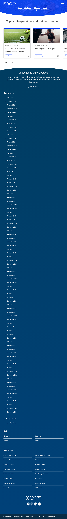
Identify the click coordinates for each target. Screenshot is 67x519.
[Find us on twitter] (32, 504)
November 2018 (12, 242)
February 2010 (11, 401)
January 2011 (11, 386)
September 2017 (12, 264)
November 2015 (12, 297)
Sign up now (33, 86)
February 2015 (11, 308)
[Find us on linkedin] (35, 504)
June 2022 (10, 171)
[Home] (10, 3)
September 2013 (12, 338)
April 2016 (10, 286)
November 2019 (12, 223)
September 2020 (12, 208)
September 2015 (12, 301)
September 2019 (12, 227)
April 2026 (10, 97)
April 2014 (10, 323)
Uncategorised (11, 423)
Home (20, 8)
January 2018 (11, 256)
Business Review (8, 464)
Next (12, 62)
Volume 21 (37, 8)
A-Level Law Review (9, 455)
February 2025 (11, 120)
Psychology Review (41, 474)
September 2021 (12, 190)
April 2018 (10, 249)
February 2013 (11, 345)
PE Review (27, 8)
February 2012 (11, 364)
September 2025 (12, 112)
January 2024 (11, 142)
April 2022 (10, 175)
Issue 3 (45, 8)
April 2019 (10, 231)
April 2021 (10, 194)
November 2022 (12, 164)
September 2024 (12, 131)
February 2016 (11, 290)
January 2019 (11, 238)
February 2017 (11, 271)
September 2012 (12, 356)
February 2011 (11, 382)
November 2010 (12, 390)
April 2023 (10, 153)
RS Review (38, 478)
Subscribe (38, 436)
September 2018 (12, 245)
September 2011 (12, 375)
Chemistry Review (9, 469)
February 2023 (11, 157)
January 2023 (11, 160)
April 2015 (10, 305)
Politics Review (40, 469)
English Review (8, 478)
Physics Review (40, 464)
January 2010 (11, 404)
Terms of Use (29, 516)
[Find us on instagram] (39, 504)
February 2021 (11, 197)
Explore (5, 440)
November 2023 (12, 145)
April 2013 (10, 342)
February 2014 (11, 327)
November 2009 (12, 408)
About (37, 440)
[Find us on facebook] (28, 504)
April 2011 (10, 378)
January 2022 (11, 182)
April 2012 (10, 360)
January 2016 (11, 293)
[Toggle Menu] (62, 3)
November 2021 (12, 186)
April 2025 (10, 116)
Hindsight (6, 488)
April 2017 (10, 268)
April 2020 (10, 212)
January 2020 (11, 219)
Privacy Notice (51, 516)
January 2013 (11, 349)
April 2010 (10, 397)
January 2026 (11, 105)
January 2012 (11, 367)
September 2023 (12, 149)
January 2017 (11, 275)
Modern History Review (42, 455)
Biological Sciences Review (12, 460)
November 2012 (12, 353)
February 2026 (11, 101)
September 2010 (12, 393)
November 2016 (12, 279)
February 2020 (11, 216)
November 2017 (12, 260)
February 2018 (11, 253)
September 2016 (12, 282)
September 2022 (12, 168)
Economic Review (9, 474)
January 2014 (11, 330)
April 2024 (10, 134)
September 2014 (12, 319)
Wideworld (38, 488)
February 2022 (11, 179)
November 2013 (12, 334)
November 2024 (12, 127)
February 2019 (11, 234)
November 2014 (12, 316)
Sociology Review (40, 483)
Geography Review (9, 483)
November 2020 (12, 205)
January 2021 (11, 201)
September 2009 (12, 412)
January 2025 (11, 123)
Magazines (6, 436)
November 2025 (12, 108)
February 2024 (11, 138)
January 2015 (11, 312)
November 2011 (12, 371)
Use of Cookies (40, 516)
